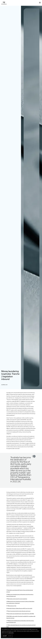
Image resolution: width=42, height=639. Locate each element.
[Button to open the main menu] (40, 3)
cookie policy (11, 632)
